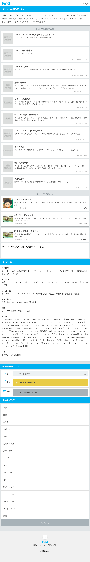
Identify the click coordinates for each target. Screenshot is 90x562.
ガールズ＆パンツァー (48, 337)
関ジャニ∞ (16, 293)
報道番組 (5, 354)
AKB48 (35, 319)
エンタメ (5, 316)
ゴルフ (53, 282)
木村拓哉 (42, 293)
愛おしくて (29, 325)
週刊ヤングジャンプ (49, 343)
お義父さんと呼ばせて (69, 325)
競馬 (14, 310)
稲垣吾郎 (77, 293)
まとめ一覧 (45, 523)
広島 (19, 270)
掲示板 (54, 545)
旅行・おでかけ (9, 501)
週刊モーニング (33, 343)
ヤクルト (26, 270)
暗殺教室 (76, 337)
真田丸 (54, 334)
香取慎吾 (68, 293)
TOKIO (25, 293)
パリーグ (14, 273)
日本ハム (48, 270)
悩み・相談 (6, 299)
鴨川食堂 (18, 340)
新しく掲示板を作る (27, 382)
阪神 (14, 270)
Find (6, 3)
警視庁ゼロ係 (54, 331)
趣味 (22, 9)
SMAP (7, 293)
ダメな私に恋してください (47, 325)
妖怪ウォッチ (65, 337)
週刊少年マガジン (66, 340)
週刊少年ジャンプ (50, 340)
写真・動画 (7, 472)
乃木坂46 (65, 319)
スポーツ (5, 279)
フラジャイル (45, 328)
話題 (5, 414)
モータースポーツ (23, 282)
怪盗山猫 (28, 334)
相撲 (3, 282)
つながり (6, 458)
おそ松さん (19, 331)
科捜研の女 (9, 322)
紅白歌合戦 (6, 319)
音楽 (5, 465)
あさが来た (33, 322)
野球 (34, 545)
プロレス (68, 282)
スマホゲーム (23, 310)
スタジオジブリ (31, 331)
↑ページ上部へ (45, 537)
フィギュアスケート (40, 282)
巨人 (3, 270)
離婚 (14, 302)
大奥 (12, 346)
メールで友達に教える (28, 392)
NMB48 (57, 319)
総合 (5, 407)
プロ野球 (5, 267)
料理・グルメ (8, 487)
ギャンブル (6, 310)
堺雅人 (38, 340)
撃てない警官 (28, 340)
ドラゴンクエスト (46, 322)
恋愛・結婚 (7, 451)
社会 (3, 352)
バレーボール (78, 282)
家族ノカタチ (64, 334)
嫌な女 (35, 337)
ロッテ (40, 270)
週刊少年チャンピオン (16, 343)
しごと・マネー (9, 494)
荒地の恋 (46, 334)
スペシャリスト (17, 325)
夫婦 (24, 302)
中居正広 (51, 293)
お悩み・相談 (8, 443)
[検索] (82, 3)
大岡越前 (43, 331)
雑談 (5, 436)
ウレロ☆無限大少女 (15, 334)
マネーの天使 (7, 331)
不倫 (3, 302)
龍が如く (63, 343)
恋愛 (29, 302)
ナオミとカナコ (79, 328)
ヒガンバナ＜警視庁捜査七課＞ (25, 328)
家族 (19, 302)
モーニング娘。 (77, 319)
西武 (84, 270)
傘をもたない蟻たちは (21, 337)
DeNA (33, 270)
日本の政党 (15, 354)
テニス (60, 282)
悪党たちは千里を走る (62, 328)
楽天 (79, 270)
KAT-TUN (33, 293)
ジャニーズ (6, 290)
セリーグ (5, 273)
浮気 (8, 302)
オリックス (71, 270)
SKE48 (42, 319)
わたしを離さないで (69, 331)
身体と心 (36, 302)
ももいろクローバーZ (21, 319)
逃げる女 (37, 334)
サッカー (10, 282)
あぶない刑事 (21, 346)
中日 (8, 270)
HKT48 (49, 319)
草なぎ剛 (60, 293)
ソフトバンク (59, 270)
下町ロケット (21, 322)
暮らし (6, 479)
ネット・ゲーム (9, 508)
